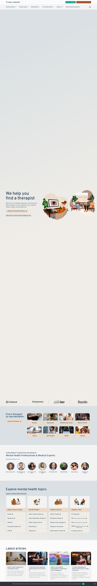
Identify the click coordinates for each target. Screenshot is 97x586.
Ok (83, 583)
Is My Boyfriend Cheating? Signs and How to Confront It (37, 568)
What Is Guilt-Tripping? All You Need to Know (15, 568)
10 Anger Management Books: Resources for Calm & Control (80, 568)
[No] (95, 583)
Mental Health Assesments (73, 7)
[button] (90, 7)
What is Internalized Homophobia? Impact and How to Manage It (59, 568)
